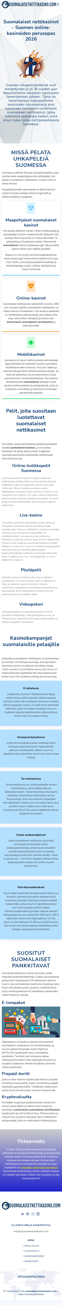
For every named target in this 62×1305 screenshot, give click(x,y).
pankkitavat (31, 1261)
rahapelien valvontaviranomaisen (39, 1167)
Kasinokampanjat (34, 1256)
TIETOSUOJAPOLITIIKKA (31, 1276)
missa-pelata (31, 1246)
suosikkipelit (32, 1251)
